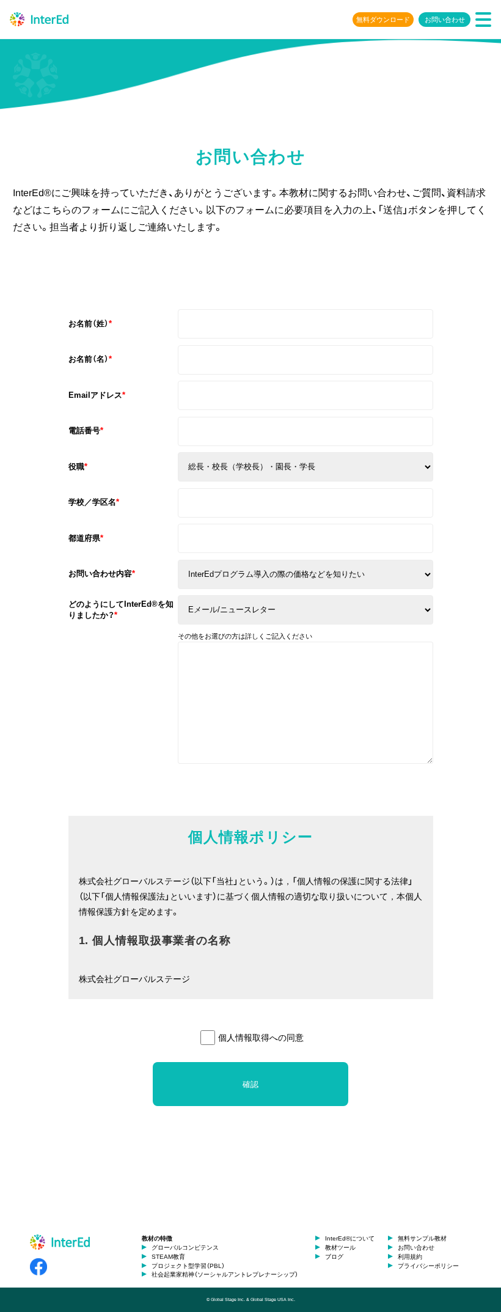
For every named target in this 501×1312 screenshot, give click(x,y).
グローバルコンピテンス (185, 1247)
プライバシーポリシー (428, 1266)
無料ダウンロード (383, 19)
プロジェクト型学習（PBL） (188, 1266)
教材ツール (340, 1247)
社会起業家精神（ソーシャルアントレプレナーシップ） (225, 1274)
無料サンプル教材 (422, 1238)
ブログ (334, 1256)
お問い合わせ (445, 19)
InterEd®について (350, 1238)
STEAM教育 (168, 1256)
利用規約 (410, 1256)
